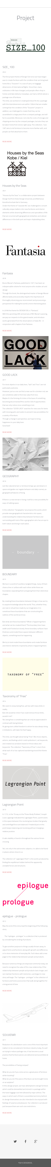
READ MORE (7, 141)
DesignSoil (8, 4)
